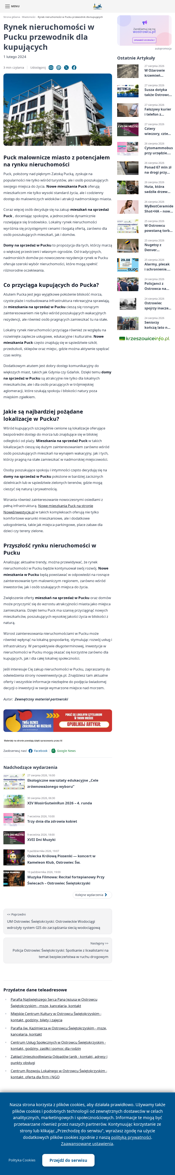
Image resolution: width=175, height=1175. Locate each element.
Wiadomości (28, 16)
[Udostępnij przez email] (58, 67)
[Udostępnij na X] (66, 67)
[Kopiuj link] (51, 67)
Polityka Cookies (22, 1160)
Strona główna (11, 16)
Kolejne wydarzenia (89, 895)
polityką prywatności (131, 1137)
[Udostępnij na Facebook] (74, 67)
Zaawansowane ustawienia (87, 1144)
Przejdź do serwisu (68, 1160)
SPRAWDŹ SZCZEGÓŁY (144, 40)
